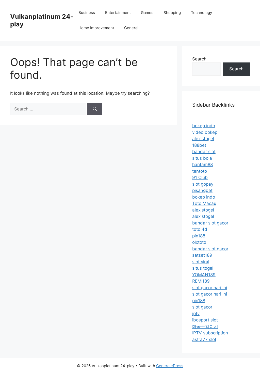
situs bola (202, 158)
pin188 (198, 235)
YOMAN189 (204, 274)
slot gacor (202, 307)
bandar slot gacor (210, 222)
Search (199, 58)
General (131, 27)
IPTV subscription (210, 332)
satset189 (202, 255)
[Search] (94, 109)
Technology (201, 12)
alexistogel (203, 138)
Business (86, 12)
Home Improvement (96, 27)
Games (147, 12)
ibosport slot (205, 319)
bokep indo (203, 125)
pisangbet (202, 190)
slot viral (200, 261)
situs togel (202, 268)
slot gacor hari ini (209, 287)
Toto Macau (204, 203)
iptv (196, 313)
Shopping (172, 12)
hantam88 (202, 164)
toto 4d (199, 229)
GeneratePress (169, 365)
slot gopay (202, 184)
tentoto (199, 171)
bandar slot (204, 151)
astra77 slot (204, 339)
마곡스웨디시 (205, 326)
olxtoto (199, 242)
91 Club (200, 177)
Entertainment (118, 12)
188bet (199, 145)
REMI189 (201, 281)
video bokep (204, 132)
